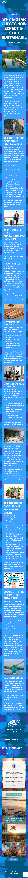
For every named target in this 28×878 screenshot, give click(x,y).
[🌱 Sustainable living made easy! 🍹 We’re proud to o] (14, 774)
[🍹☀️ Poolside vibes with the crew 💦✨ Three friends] (14, 840)
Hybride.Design (14, 873)
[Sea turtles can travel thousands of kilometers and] (14, 807)
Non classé (14, 14)
